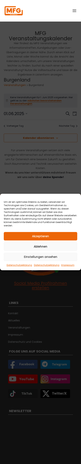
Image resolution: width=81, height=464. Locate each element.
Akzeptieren (40, 236)
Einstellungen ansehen (40, 257)
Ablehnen (40, 246)
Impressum (67, 265)
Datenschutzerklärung (19, 265)
